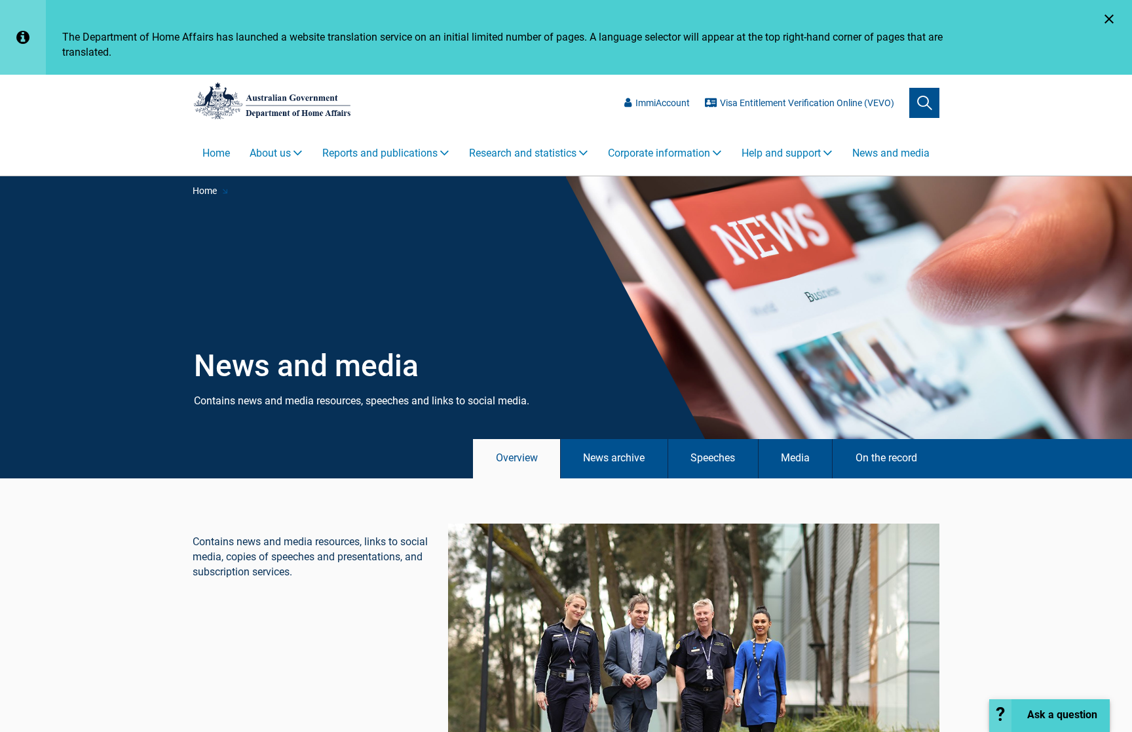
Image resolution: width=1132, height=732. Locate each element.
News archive (614, 458)
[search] (924, 103)
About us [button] (270, 153)
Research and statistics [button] (522, 153)
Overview (517, 458)
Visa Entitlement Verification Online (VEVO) (807, 103)
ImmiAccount (662, 103)
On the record (886, 458)
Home (216, 153)
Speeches (712, 458)
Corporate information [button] (659, 153)
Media (795, 458)
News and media (891, 153)
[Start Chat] (1049, 715)
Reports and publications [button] (380, 153)
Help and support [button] (781, 153)
